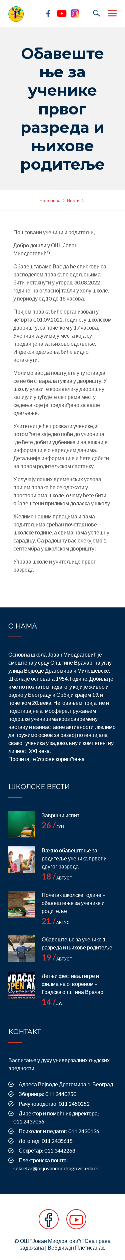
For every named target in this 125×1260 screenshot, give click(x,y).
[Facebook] (48, 1223)
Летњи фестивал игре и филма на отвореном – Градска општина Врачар (72, 984)
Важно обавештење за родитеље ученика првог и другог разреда (74, 858)
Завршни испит (60, 815)
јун (53, 826)
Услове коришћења (61, 759)
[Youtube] (76, 1223)
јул (53, 1003)
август (57, 877)
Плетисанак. (90, 1247)
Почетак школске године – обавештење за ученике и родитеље (73, 903)
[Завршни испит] (21, 824)
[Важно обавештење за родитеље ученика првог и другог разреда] (21, 859)
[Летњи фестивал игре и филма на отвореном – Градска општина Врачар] (21, 985)
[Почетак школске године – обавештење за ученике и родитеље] (21, 904)
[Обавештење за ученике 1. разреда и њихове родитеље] (21, 948)
